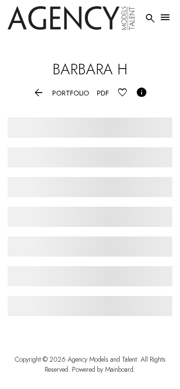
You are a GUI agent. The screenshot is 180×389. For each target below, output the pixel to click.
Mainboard (119, 369)
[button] (39, 93)
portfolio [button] (70, 93)
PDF (103, 93)
